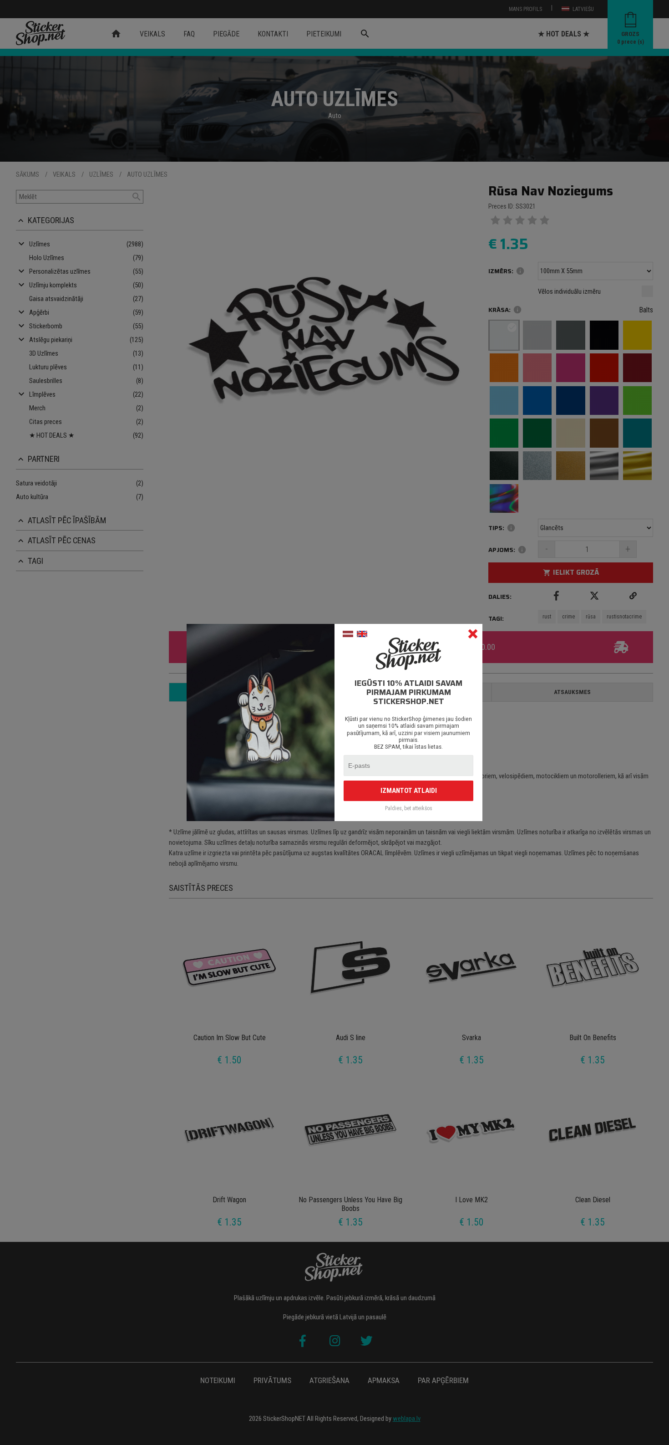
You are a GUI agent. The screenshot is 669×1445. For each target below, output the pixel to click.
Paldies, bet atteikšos (408, 809)
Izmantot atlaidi (408, 790)
